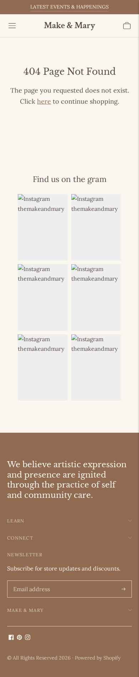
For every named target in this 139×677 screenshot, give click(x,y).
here (44, 101)
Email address (30, 581)
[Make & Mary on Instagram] (27, 637)
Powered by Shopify (97, 658)
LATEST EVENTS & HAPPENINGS (69, 7)
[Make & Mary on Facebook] (11, 637)
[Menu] (12, 25)
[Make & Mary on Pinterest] (19, 637)
